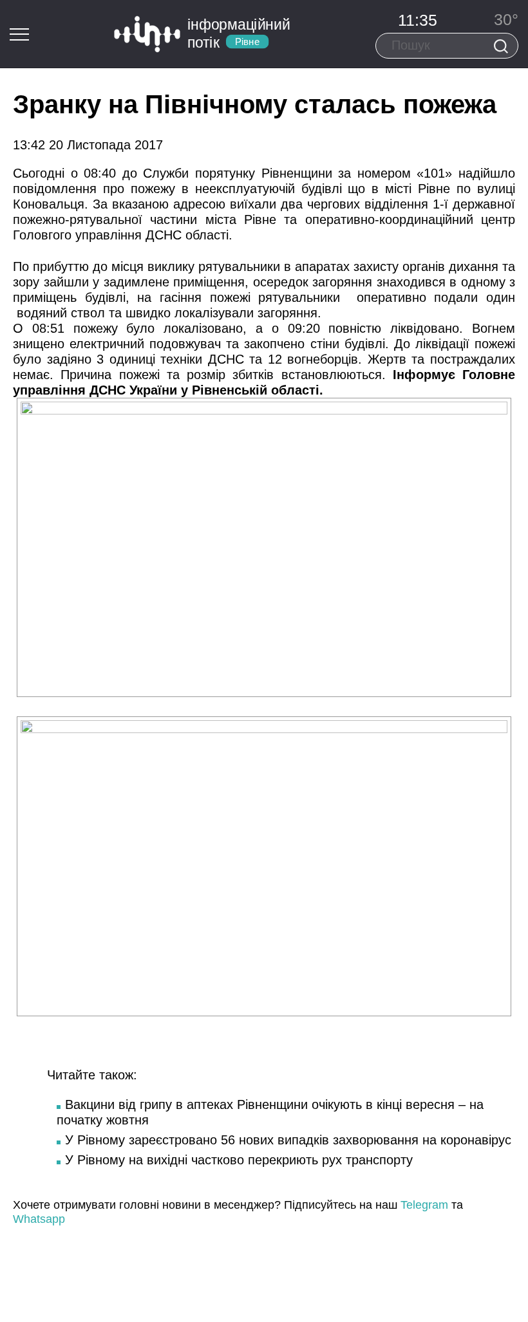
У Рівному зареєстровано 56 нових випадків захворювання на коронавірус (288, 1140)
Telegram (424, 1204)
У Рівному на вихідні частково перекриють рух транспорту (239, 1160)
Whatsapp (39, 1219)
